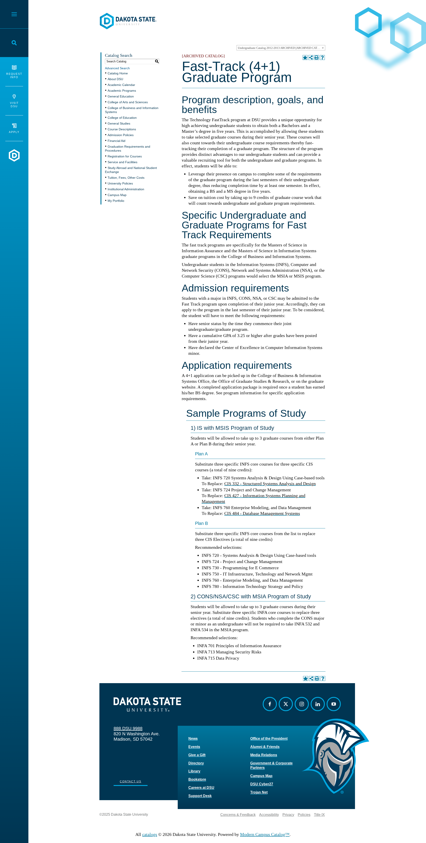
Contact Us (130, 781)
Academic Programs (122, 90)
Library (194, 771)
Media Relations (263, 755)
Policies (304, 815)
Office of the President (269, 738)
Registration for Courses (125, 156)
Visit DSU (14, 104)
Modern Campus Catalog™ (265, 834)
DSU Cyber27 (261, 784)
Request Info (14, 75)
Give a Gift (196, 755)
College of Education (122, 117)
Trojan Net (259, 792)
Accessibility (269, 815)
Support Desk (200, 796)
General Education (121, 96)
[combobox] (281, 47)
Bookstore (197, 779)
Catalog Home (118, 73)
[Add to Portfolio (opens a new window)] (305, 57)
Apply (14, 132)
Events (194, 747)
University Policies (120, 183)
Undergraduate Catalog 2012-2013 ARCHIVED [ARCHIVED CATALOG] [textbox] (281, 48)
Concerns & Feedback (238, 815)
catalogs (149, 834)
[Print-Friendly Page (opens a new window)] (316, 57)
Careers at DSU (201, 787)
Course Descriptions (122, 129)
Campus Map (117, 195)
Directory (196, 763)
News (193, 738)
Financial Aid (116, 141)
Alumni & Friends (265, 747)
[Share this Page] (310, 57)
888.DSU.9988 (128, 728)
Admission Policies (121, 135)
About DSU (115, 79)
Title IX (319, 815)
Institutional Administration (126, 189)
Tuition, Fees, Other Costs (126, 177)
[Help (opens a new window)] (322, 57)
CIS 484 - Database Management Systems (262, 513)
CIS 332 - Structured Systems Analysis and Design (270, 483)
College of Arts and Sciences (128, 102)
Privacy (288, 815)
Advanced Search (117, 68)
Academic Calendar (121, 85)
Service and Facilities (122, 162)
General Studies (119, 123)
